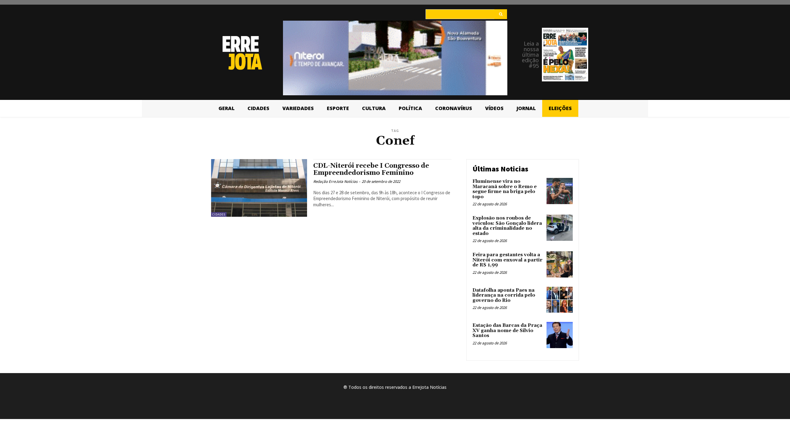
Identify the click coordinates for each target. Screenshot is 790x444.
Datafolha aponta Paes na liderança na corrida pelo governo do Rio (503, 295)
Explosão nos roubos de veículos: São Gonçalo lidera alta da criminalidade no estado (507, 225)
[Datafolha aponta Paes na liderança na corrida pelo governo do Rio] (560, 300)
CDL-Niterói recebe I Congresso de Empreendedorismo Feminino (371, 169)
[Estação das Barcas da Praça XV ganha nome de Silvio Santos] (560, 335)
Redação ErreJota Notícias (335, 181)
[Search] (500, 14)
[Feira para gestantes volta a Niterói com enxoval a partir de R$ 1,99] (560, 264)
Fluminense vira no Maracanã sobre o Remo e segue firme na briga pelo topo (504, 189)
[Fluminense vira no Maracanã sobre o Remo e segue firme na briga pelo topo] (560, 191)
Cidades (218, 214)
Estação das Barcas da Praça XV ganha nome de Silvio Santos (507, 331)
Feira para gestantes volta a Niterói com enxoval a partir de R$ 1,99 (507, 260)
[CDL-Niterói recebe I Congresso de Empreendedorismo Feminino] (259, 188)
